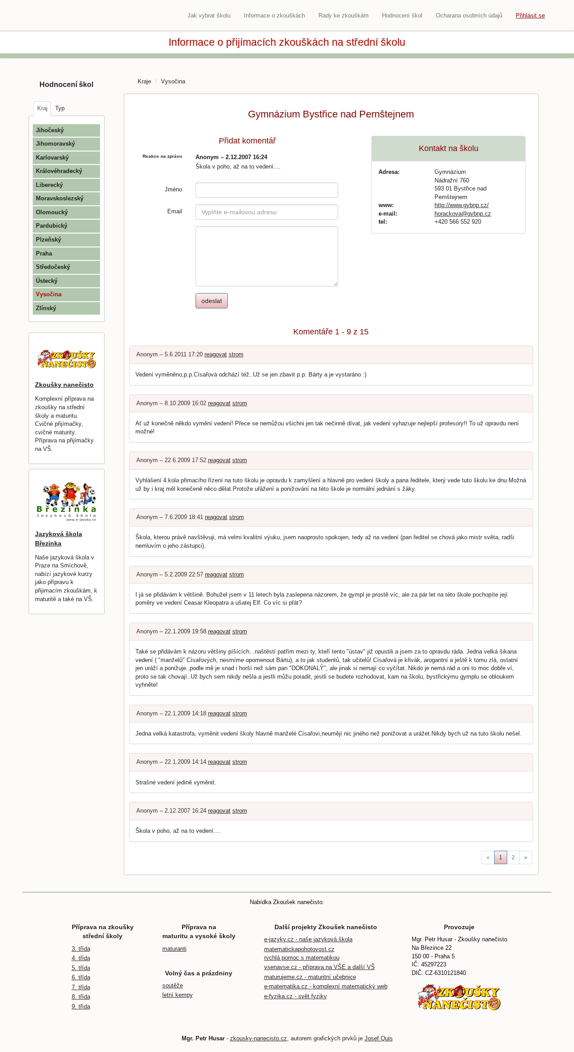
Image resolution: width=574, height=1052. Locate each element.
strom (236, 354)
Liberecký (49, 185)
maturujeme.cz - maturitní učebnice (310, 977)
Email (174, 211)
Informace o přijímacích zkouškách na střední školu (287, 42)
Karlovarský (52, 157)
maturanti (174, 948)
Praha (44, 253)
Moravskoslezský (59, 198)
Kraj (42, 108)
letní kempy (177, 994)
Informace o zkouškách (274, 15)
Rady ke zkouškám (343, 15)
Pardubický (51, 225)
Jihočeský (50, 130)
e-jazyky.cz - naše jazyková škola (308, 939)
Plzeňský (48, 239)
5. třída (81, 968)
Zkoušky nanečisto (64, 384)
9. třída (81, 1006)
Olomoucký (52, 212)
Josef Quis (379, 1038)
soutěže (172, 985)
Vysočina (48, 294)
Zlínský (46, 308)
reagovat (215, 354)
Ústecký (46, 280)
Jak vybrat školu (208, 15)
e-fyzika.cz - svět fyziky (295, 996)
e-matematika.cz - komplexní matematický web (325, 986)
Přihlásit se (530, 15)
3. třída (81, 948)
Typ (60, 108)
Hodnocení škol (402, 15)
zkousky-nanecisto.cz (258, 1038)
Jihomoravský (55, 143)
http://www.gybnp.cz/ (462, 205)
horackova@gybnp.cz (463, 213)
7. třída (81, 987)
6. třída (81, 977)
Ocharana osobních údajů (469, 15)
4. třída (81, 958)
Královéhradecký (59, 171)
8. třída (81, 996)
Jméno (173, 189)
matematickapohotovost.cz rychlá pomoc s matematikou (301, 953)
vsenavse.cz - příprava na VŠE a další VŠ (319, 967)
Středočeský (53, 267)
